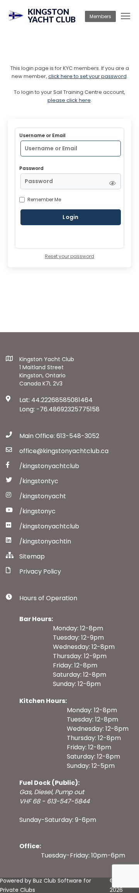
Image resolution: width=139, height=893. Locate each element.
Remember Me (44, 199)
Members (100, 16)
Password (31, 168)
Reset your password (69, 256)
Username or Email (42, 135)
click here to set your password (87, 76)
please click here (69, 100)
